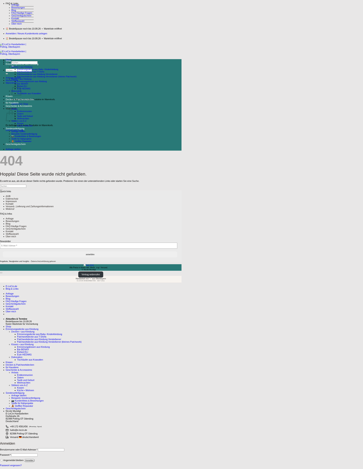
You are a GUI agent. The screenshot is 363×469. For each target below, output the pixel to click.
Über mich (16, 24)
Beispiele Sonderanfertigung (24, 134)
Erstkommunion (24, 111)
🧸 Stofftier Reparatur (21, 141)
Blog (13, 10)
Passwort (5, 455)
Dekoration (16, 357)
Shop (8, 61)
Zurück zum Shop (19, 104)
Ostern (20, 113)
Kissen (9, 96)
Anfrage (15, 5)
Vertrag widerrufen (91, 274)
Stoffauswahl (17, 21)
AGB (8, 196)
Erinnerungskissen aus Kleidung (32, 81)
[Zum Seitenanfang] (1, 272)
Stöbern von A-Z (18, 121)
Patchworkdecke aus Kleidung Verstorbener (37, 74)
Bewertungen (18, 7)
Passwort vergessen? (11, 465)
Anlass (14, 109)
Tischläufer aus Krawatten (29, 93)
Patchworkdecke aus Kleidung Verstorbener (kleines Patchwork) (47, 76)
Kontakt (15, 18)
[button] (19, 3)
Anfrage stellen (18, 131)
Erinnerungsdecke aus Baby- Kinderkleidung (37, 69)
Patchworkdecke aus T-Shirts (30, 71)
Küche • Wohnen (24, 126)
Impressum (11, 201)
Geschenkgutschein (21, 15)
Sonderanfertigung (15, 128)
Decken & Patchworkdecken (20, 99)
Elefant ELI (22, 86)
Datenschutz (12, 199)
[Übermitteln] (7, 73)
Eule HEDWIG (23, 88)
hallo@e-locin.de (18, 430)
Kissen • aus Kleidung (21, 79)
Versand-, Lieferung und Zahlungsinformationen (30, 206)
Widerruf (10, 209)
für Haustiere (12, 103)
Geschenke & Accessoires (19, 106)
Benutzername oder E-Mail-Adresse (18, 449)
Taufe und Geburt (25, 116)
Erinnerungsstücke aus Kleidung (22, 64)
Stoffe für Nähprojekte (21, 139)
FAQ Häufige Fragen (21, 13)
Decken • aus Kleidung (21, 67)
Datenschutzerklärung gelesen (43, 261)
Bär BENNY (22, 84)
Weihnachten (23, 118)
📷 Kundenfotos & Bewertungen (26, 136)
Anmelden (29, 460)
